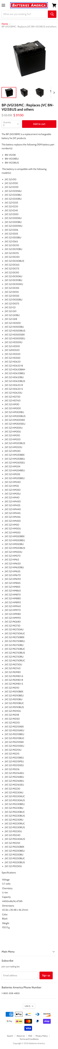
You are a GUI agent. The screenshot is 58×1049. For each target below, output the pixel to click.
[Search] (52, 14)
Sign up (46, 975)
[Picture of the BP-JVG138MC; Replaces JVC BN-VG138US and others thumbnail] (9, 92)
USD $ (27, 1006)
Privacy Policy (42, 1036)
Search (10, 1036)
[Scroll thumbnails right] (53, 93)
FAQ (30, 1036)
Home (5, 24)
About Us (21, 1036)
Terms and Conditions (29, 1039)
